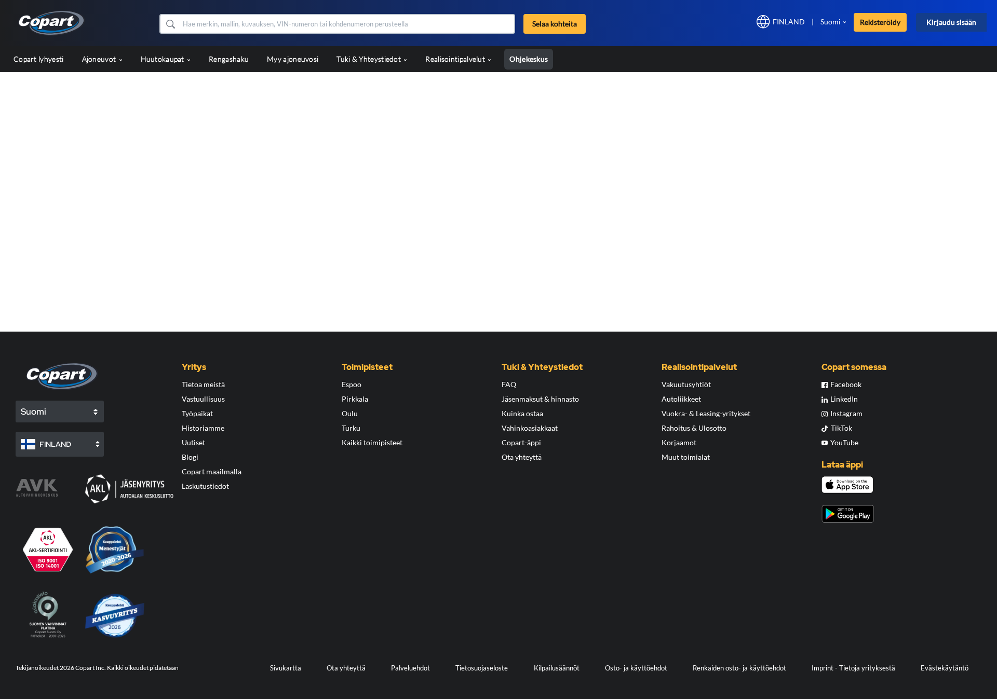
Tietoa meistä (203, 384)
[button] (170, 24)
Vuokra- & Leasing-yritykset (706, 413)
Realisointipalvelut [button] (456, 58)
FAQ (509, 384)
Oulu (350, 413)
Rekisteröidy (880, 22)
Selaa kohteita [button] (554, 23)
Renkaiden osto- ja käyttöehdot (739, 668)
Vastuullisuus (203, 398)
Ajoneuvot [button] (100, 58)
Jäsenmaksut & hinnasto (540, 398)
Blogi (190, 457)
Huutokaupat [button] (163, 58)
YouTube (844, 442)
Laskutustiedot (205, 486)
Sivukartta (285, 668)
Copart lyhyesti (39, 58)
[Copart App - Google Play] (847, 514)
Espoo (351, 384)
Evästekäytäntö (944, 668)
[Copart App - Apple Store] (847, 484)
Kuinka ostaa (522, 413)
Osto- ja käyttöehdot (636, 668)
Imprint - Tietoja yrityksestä (853, 668)
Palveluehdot (410, 668)
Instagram (846, 413)
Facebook (845, 384)
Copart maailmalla (211, 471)
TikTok (841, 427)
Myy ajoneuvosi (292, 58)
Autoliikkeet (681, 398)
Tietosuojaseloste (481, 668)
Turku (351, 427)
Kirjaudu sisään (951, 22)
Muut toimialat (686, 457)
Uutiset (193, 442)
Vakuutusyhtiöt (686, 384)
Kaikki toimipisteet (372, 442)
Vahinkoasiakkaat (530, 427)
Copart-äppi (521, 442)
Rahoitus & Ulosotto (694, 427)
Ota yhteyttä (522, 457)
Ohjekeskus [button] (528, 58)
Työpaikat (197, 413)
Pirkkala (355, 398)
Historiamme (203, 427)
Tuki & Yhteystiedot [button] (369, 58)
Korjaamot (679, 442)
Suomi (830, 21)
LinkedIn (844, 398)
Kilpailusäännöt (557, 668)
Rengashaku (229, 58)
